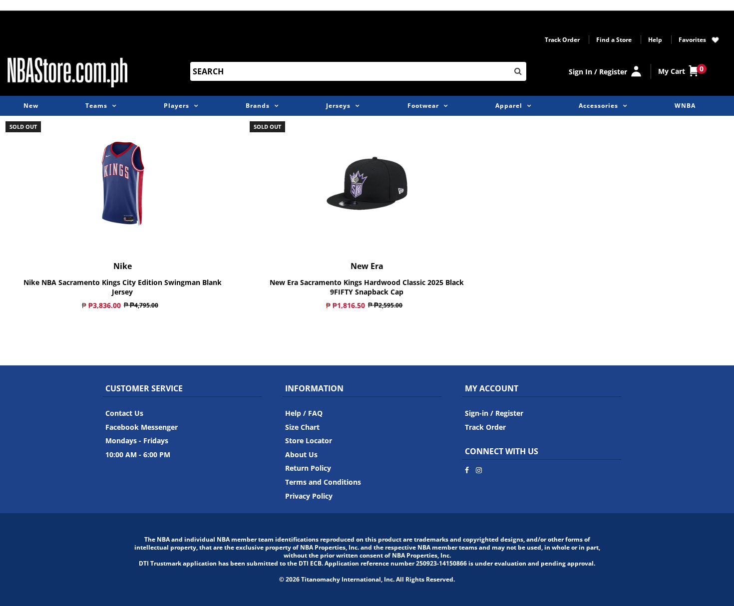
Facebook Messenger (141, 427)
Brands (258, 105)
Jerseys (338, 105)
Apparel (508, 105)
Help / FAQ (304, 413)
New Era (367, 266)
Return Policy (308, 468)
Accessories (598, 105)
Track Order (562, 39)
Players (176, 105)
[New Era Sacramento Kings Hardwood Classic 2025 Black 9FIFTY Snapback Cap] (367, 184)
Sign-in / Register (494, 413)
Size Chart (302, 427)
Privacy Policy (309, 496)
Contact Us (124, 413)
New (30, 105)
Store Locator (308, 440)
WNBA (685, 105)
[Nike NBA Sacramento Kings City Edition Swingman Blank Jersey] (122, 184)
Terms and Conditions (323, 482)
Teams (96, 105)
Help (655, 39)
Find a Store (614, 39)
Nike (122, 266)
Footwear (423, 105)
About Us (301, 454)
